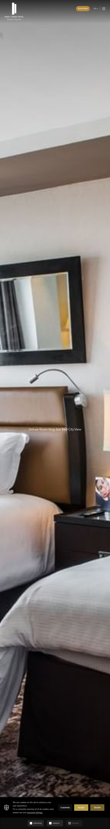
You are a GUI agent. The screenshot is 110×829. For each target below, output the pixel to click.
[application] (55, 813)
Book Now (83, 8)
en (95, 8)
